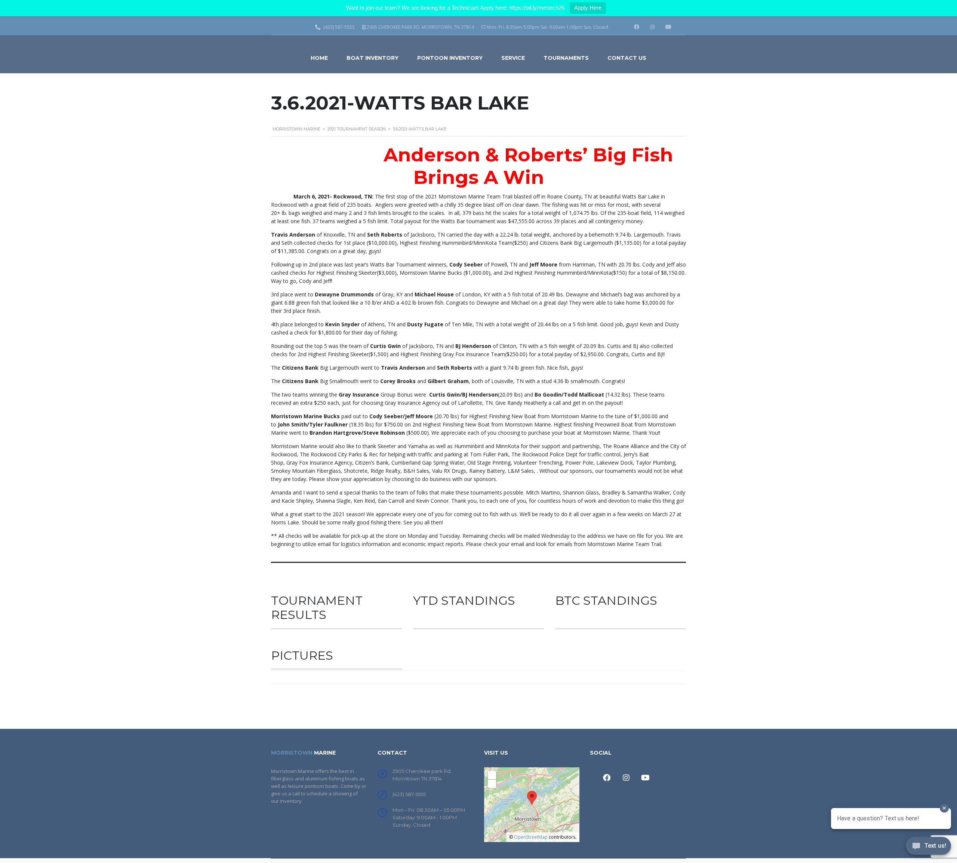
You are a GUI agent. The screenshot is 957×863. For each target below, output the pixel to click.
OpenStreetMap (531, 837)
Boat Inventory (373, 58)
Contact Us (626, 58)
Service (513, 58)
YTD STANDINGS (464, 600)
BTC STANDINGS (606, 600)
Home (319, 58)
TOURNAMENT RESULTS (317, 607)
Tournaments (566, 58)
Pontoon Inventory (450, 58)
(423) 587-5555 (409, 794)
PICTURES (302, 655)
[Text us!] (928, 847)
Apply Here (587, 7)
